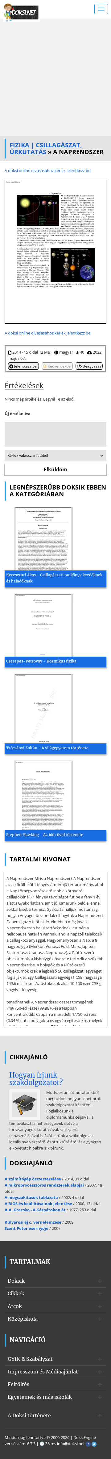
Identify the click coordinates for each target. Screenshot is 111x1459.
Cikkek (16, 1293)
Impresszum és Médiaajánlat (43, 1372)
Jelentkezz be (25, 366)
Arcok (15, 1306)
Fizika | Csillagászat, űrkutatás (46, 148)
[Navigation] (101, 9)
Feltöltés (18, 1384)
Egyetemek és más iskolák (40, 1397)
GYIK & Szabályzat (30, 1359)
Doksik (16, 1281)
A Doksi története (29, 1415)
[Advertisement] (55, 77)
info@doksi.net (71, 1443)
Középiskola (23, 1319)
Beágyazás (91, 366)
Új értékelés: (17, 413)
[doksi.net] (21, 12)
